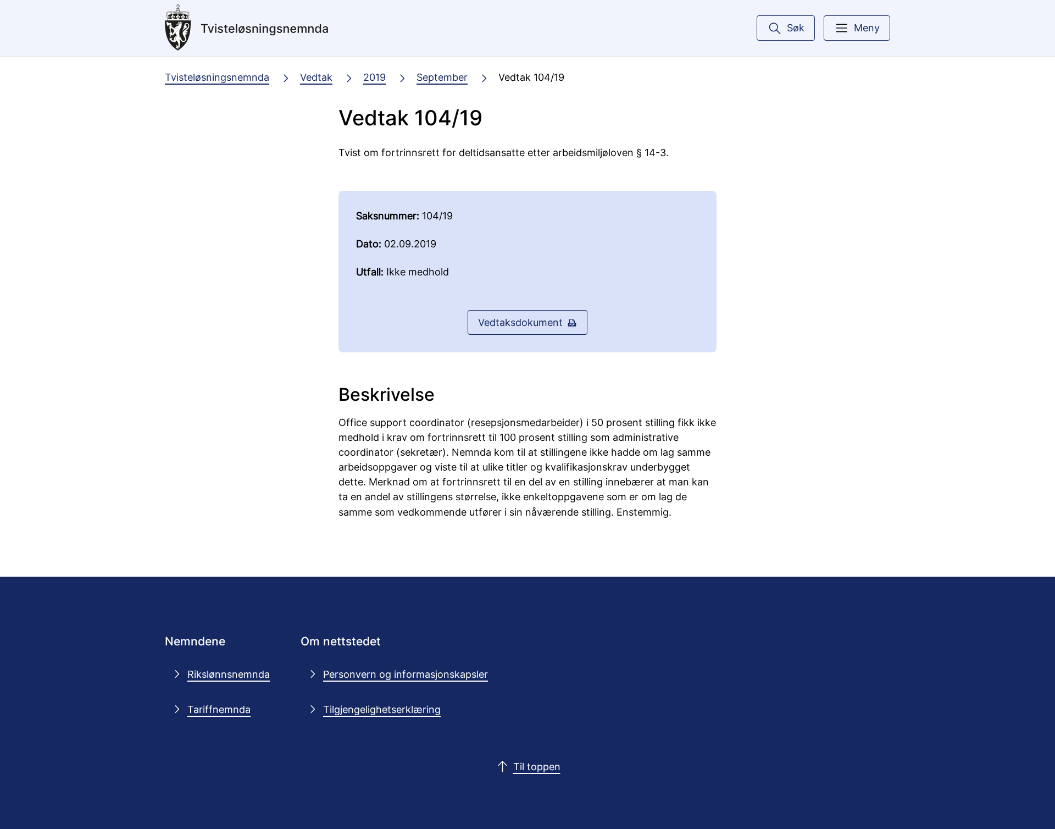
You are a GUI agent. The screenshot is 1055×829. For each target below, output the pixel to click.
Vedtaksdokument (520, 322)
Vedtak (316, 77)
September (442, 77)
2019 (374, 77)
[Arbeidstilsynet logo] (247, 28)
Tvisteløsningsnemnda (217, 77)
